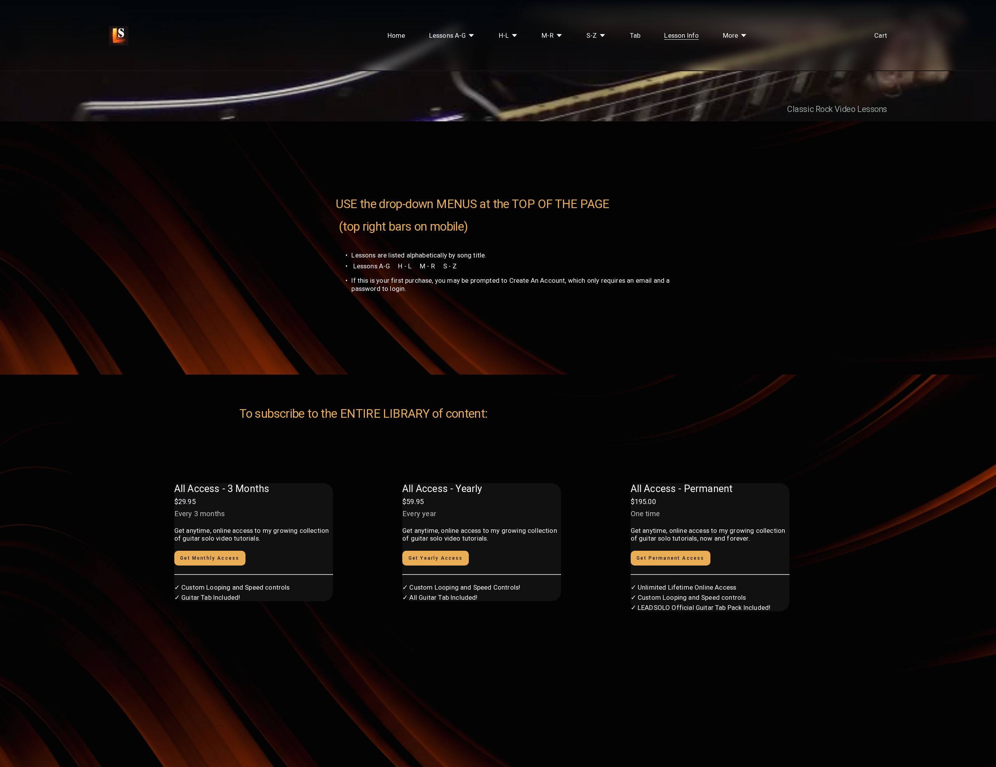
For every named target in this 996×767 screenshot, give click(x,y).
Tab (635, 35)
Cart (880, 35)
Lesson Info (681, 35)
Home (396, 35)
